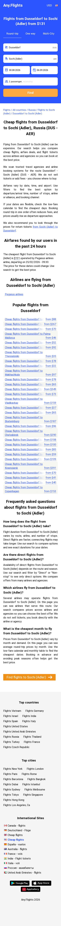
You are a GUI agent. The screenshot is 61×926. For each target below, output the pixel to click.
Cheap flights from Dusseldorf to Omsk (27, 389)
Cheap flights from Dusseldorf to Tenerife (29, 482)
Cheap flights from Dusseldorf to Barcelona (30, 477)
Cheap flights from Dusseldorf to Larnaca (28, 426)
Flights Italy (29, 721)
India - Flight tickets (19, 858)
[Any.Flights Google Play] (19, 884)
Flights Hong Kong (13, 799)
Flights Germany (34, 710)
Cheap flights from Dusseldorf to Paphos (28, 365)
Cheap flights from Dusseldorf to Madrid (28, 439)
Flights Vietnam (12, 710)
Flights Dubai (10, 784)
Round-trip (12, 33)
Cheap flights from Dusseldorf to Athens (28, 347)
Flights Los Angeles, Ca (16, 805)
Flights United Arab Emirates (19, 731)
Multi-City (48, 33)
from (51, 319)
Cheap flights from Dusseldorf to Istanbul (29, 342)
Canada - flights (16, 825)
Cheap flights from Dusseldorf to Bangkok (29, 324)
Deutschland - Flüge (19, 830)
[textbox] (30, 47)
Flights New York (12, 768)
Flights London (35, 768)
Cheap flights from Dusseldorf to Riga (26, 319)
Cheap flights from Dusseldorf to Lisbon (28, 361)
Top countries (29, 702)
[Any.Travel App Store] (41, 884)
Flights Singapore (33, 794)
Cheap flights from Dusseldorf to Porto (27, 444)
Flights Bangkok (36, 779)
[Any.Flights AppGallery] (30, 891)
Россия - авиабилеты (21, 867)
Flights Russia (11, 736)
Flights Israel (10, 716)
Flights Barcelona (13, 779)
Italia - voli (14, 863)
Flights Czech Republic (16, 747)
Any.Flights (13, 5)
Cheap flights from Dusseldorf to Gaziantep (30, 379)
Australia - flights (17, 849)
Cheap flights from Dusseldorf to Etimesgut (30, 394)
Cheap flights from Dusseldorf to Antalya (28, 329)
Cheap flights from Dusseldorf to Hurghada (29, 459)
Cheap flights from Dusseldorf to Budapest (29, 454)
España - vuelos (17, 844)
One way (30, 33)
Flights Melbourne (34, 789)
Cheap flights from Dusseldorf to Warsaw (28, 384)
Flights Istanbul (31, 784)
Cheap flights (15, 835)
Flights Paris (10, 774)
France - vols (15, 853)
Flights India (29, 716)
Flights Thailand (32, 736)
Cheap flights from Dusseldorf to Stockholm (30, 449)
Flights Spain (10, 721)
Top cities (29, 760)
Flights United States (15, 726)
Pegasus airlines (14, 294)
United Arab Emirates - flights (24, 872)
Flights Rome (29, 774)
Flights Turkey (11, 741)
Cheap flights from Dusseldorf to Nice (26, 412)
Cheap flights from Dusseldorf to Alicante (29, 407)
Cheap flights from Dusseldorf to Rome (27, 472)
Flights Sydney (11, 789)
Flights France (32, 741)
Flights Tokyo (11, 794)
